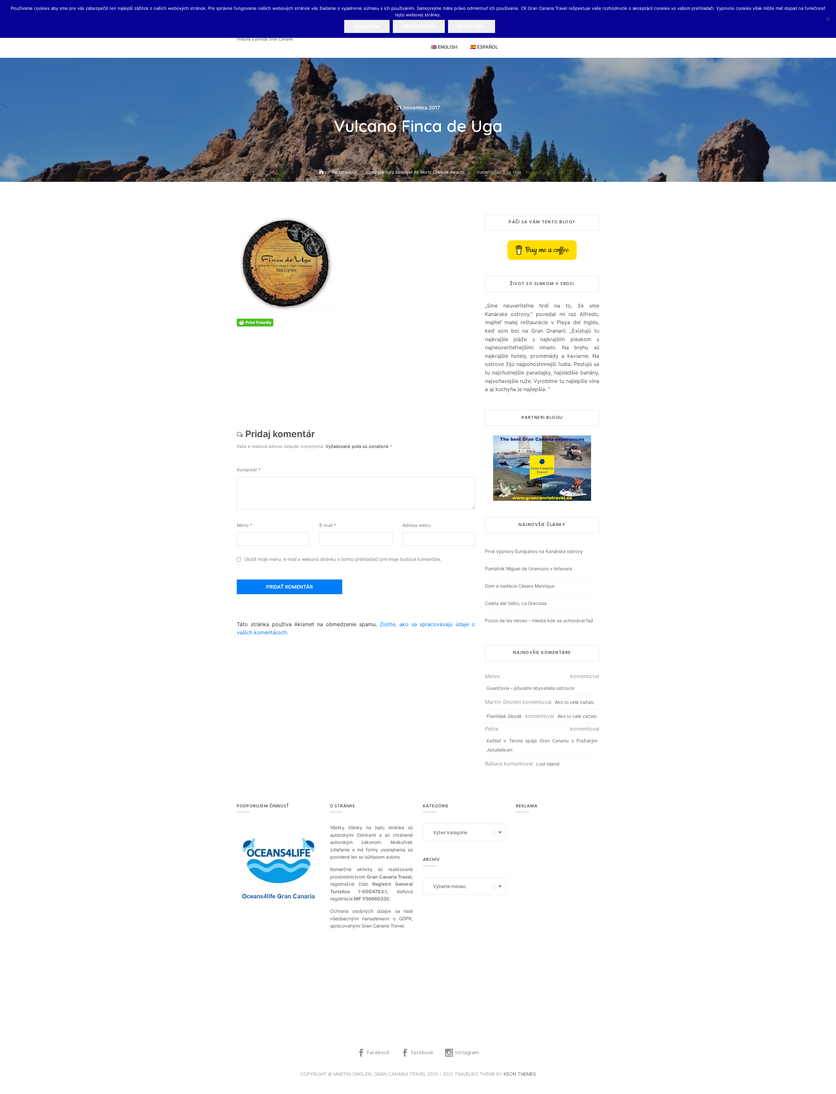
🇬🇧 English (444, 47)
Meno (244, 525)
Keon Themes (520, 1074)
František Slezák (504, 716)
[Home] (322, 172)
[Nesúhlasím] (828, 19)
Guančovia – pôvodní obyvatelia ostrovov (531, 688)
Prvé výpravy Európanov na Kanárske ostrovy (534, 551)
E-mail (327, 525)
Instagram (467, 1053)
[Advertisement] (357, 372)
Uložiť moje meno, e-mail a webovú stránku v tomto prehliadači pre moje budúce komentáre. (343, 559)
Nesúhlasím (419, 27)
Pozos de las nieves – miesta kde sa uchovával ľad (539, 620)
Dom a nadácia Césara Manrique (520, 586)
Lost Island (547, 764)
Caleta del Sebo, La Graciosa (516, 603)
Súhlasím (367, 27)
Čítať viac (471, 27)
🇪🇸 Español (484, 47)
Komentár (249, 469)
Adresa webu (416, 525)
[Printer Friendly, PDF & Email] (255, 322)
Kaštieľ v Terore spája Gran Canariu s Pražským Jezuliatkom (542, 745)
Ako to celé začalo (574, 702)
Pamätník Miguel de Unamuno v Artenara (528, 568)
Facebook (378, 1053)
